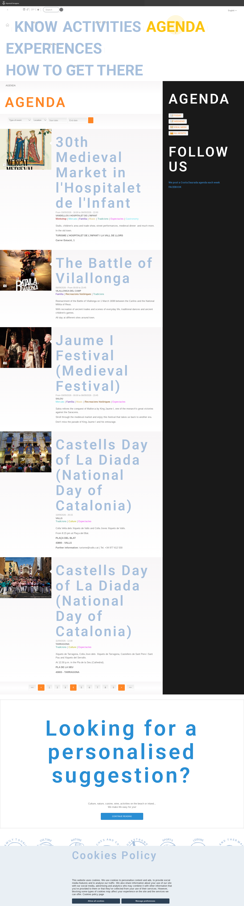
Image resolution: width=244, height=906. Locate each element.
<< (32, 687)
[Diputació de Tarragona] (122, 3)
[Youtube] (15, 9)
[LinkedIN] (24, 9)
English (231, 10)
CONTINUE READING (122, 816)
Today (177, 115)
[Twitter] (7, 9)
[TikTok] (27, 9)
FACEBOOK (175, 187)
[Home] (122, 23)
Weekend (179, 121)
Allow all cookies (96, 901)
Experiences (54, 48)
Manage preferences (145, 901)
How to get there (74, 70)
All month (180, 133)
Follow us (199, 159)
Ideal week (180, 127)
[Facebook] (11, 9)
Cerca (90, 120)
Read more (109, 189)
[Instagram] (20, 9)
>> (130, 687)
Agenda (11, 85)
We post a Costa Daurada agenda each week (194, 182)
